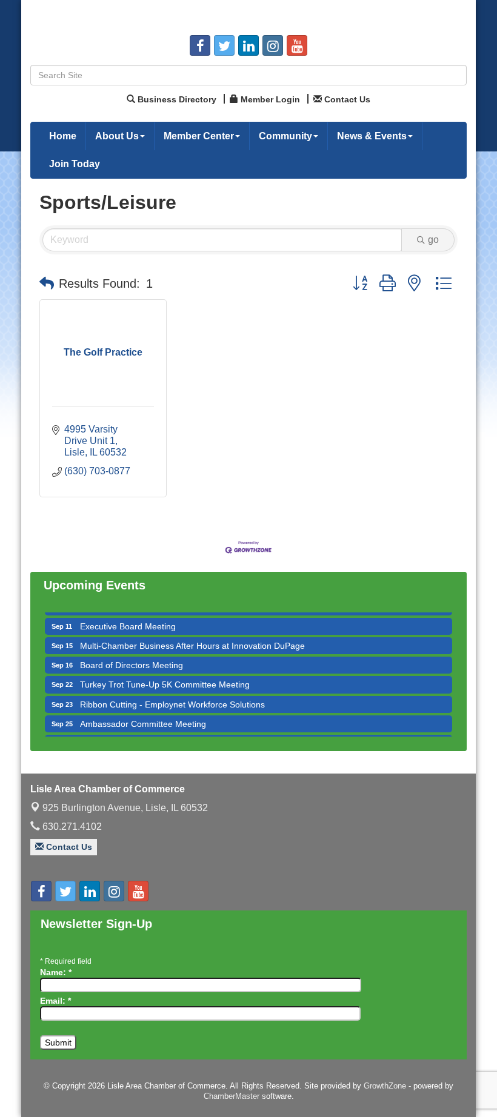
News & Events (372, 136)
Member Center (199, 136)
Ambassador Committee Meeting (143, 715)
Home (62, 136)
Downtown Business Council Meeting (150, 735)
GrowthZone (385, 1085)
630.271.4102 (71, 826)
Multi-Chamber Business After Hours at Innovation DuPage (192, 637)
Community (285, 136)
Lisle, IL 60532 (125, 808)
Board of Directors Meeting (131, 656)
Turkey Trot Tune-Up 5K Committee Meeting (165, 676)
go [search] (433, 239)
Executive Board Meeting (128, 618)
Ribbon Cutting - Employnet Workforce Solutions (172, 696)
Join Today (74, 164)
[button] (46, 283)
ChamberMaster (231, 1096)
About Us (117, 136)
